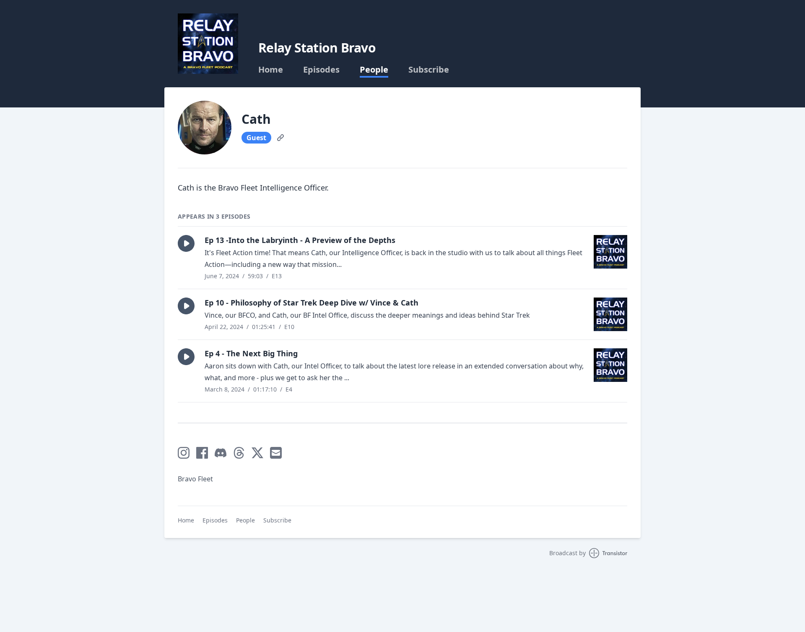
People (374, 69)
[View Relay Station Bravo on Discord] (220, 453)
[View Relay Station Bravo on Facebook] (202, 453)
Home (270, 69)
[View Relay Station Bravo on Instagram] (184, 453)
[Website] (280, 137)
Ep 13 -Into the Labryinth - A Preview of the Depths (300, 240)
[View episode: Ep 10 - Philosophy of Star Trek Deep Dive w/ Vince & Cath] (610, 314)
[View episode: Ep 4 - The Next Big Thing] (610, 365)
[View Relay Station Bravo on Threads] (239, 453)
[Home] (208, 43)
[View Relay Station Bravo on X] (257, 453)
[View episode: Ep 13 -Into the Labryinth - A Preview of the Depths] (610, 252)
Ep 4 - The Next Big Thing (251, 353)
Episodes (321, 69)
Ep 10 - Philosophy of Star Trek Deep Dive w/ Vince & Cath (311, 303)
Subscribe (428, 69)
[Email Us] (276, 453)
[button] (186, 243)
